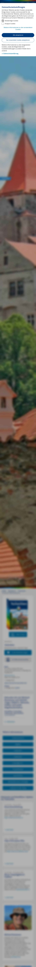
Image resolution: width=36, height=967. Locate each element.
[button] (18, 29)
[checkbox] (18, 21)
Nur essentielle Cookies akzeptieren (18, 40)
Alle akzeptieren (18, 35)
